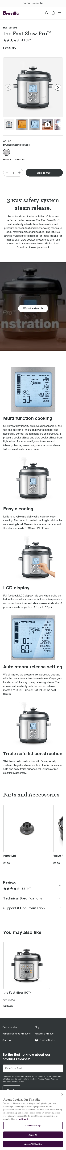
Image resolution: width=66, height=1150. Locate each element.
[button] (53, 12)
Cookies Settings (33, 1125)
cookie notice (24, 1119)
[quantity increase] (19, 172)
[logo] (11, 13)
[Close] (62, 1094)
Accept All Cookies (32, 1144)
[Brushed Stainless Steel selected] (6, 152)
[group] (9, 124)
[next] (58, 87)
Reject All (33, 1135)
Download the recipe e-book (33, 247)
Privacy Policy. (44, 1079)
